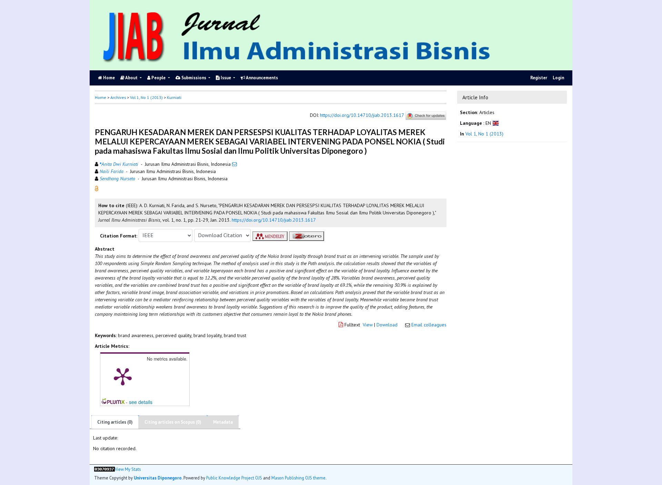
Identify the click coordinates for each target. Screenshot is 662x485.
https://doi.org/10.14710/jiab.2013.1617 (362, 115)
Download (387, 325)
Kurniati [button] (174, 97)
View (368, 325)
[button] (96, 188)
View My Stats (128, 469)
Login (558, 78)
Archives (118, 97)
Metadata (223, 422)
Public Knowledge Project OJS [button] (234, 478)
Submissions (193, 78)
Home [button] (100, 97)
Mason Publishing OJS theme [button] (298, 478)
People (158, 78)
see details (140, 401)
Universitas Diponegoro (158, 478)
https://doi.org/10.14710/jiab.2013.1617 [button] (274, 220)
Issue (226, 78)
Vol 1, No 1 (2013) (146, 97)
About (131, 78)
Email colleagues (429, 325)
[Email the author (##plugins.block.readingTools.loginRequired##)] (234, 164)
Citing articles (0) (115, 422)
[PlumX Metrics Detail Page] (122, 376)
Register (538, 78)
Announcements (261, 78)
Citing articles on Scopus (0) (172, 422)
